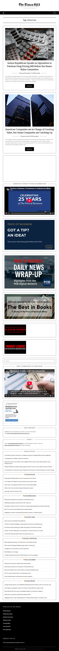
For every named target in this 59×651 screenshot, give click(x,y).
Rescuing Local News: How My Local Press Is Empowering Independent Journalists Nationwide (27, 506)
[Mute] (50, 213)
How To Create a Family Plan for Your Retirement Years (17, 573)
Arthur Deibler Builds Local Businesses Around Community (18, 576)
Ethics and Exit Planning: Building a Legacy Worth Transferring (19, 545)
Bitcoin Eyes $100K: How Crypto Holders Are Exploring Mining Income (21, 570)
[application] (29, 201)
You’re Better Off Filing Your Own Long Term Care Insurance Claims (20, 481)
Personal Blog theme (39, 649)
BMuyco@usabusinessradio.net (11, 445)
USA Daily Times (30, 517)
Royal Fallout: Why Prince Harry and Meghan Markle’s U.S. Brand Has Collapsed (23, 591)
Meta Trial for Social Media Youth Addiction (14, 521)
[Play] (6, 213)
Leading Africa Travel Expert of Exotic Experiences (16, 548)
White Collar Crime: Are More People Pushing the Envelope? (18, 488)
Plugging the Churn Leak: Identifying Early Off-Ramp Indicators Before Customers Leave (25, 597)
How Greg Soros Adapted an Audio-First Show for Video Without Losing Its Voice (23, 588)
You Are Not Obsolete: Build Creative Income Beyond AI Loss (19, 533)
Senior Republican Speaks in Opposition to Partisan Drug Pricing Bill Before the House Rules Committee (29, 66)
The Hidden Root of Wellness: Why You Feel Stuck (16, 458)
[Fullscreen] (52, 213)
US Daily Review (30, 581)
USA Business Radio (30, 495)
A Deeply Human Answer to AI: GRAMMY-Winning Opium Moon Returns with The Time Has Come (27, 584)
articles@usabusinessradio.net (15, 443)
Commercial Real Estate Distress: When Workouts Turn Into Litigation (21, 555)
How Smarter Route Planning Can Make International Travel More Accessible (22, 527)
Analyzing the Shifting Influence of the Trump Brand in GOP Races (20, 478)
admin (38, 73)
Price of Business (30, 559)
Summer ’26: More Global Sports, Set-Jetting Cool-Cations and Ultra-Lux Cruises (23, 530)
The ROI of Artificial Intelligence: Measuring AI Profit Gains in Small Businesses (23, 524)
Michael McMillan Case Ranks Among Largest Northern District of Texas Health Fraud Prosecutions (28, 466)
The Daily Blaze (30, 474)
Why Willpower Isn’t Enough (11, 552)
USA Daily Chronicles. (30, 538)
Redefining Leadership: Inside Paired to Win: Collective (17, 502)
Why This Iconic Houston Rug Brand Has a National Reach (18, 509)
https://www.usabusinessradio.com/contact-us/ (18, 433)
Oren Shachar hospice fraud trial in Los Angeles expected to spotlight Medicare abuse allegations (27, 455)
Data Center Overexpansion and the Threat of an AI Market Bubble (20, 484)
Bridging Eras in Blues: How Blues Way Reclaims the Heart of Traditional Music (23, 512)
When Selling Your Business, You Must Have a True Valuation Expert (20, 542)
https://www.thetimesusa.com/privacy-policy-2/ (13, 642)
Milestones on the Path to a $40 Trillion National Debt (17, 563)
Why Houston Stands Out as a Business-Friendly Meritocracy (19, 499)
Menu (54, 13)
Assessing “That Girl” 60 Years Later (13, 491)
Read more (29, 86)
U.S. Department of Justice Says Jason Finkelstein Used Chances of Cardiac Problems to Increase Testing (29, 470)
